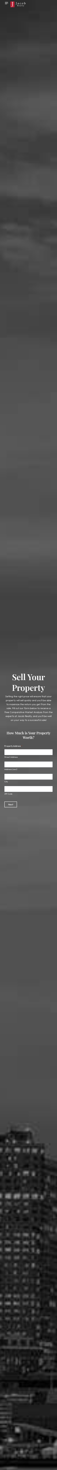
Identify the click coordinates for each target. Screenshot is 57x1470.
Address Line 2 (10, 769)
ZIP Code (8, 794)
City (6, 781)
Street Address (11, 757)
